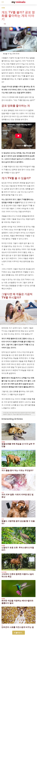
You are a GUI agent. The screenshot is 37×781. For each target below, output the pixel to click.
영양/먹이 (4, 468)
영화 (11, 93)
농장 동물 (4, 572)
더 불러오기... (18, 633)
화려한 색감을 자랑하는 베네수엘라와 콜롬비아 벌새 (17, 601)
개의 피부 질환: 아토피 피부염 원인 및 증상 (17, 495)
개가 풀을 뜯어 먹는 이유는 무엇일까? (17, 470)
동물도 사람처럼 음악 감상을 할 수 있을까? (18, 522)
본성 (13, 159)
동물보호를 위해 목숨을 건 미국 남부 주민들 (18, 445)
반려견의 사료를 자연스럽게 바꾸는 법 (18, 627)
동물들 (3, 7)
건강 (3, 492)
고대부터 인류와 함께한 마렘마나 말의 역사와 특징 (18, 575)
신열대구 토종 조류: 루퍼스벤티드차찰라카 (18, 548)
